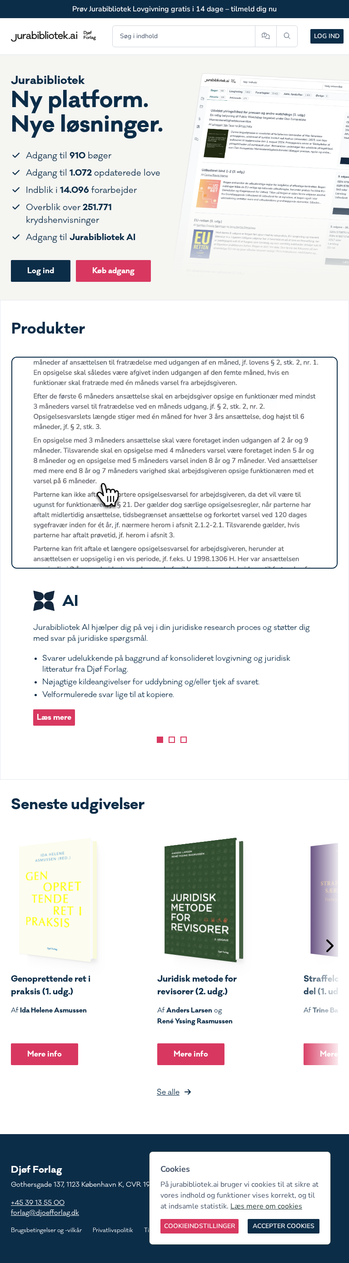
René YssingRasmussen (195, 1021)
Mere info (44, 1054)
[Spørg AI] (265, 36)
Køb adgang (113, 270)
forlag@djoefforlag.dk (45, 1213)
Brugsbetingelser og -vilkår (46, 1230)
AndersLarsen (189, 1010)
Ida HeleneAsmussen (53, 1010)
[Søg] (287, 36)
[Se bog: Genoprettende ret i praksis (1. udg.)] (54, 900)
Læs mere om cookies (266, 1206)
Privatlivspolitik (113, 1230)
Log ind (327, 36)
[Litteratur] (183, 740)
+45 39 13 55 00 (38, 1203)
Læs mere (54, 717)
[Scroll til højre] (329, 947)
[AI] (160, 740)
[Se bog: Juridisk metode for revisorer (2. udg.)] (200, 900)
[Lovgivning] (172, 740)
